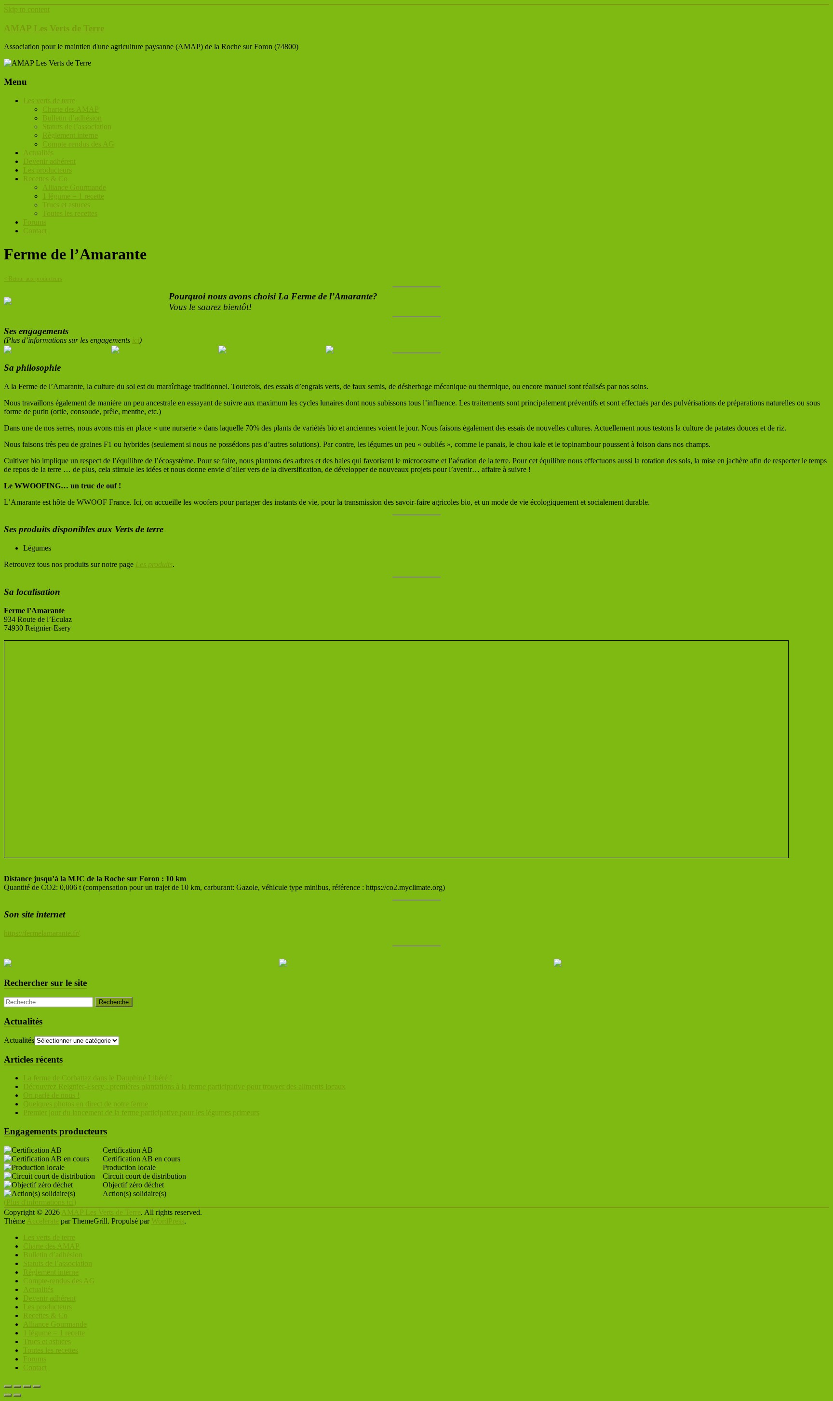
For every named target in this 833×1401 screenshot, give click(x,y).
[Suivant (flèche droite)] (17, 1395)
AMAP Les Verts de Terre (54, 28)
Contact (35, 231)
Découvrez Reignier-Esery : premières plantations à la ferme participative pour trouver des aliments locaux (184, 1086)
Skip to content (27, 9)
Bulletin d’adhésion (72, 118)
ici (135, 340)
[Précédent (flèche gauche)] (8, 1395)
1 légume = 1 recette (73, 196)
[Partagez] (27, 1386)
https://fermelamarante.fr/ (42, 933)
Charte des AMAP (70, 109)
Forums (34, 222)
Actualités (38, 152)
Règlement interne (70, 135)
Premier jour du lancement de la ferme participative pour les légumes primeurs (141, 1112)
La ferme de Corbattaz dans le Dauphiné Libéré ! (97, 1078)
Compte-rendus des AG (78, 144)
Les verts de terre (49, 100)
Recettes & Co (45, 179)
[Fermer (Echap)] (36, 1386)
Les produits (154, 564)
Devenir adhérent (49, 161)
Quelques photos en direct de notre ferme (85, 1104)
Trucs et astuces (66, 205)
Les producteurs (47, 170)
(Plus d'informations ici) (40, 1202)
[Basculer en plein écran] (17, 1386)
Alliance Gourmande (74, 187)
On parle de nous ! (51, 1095)
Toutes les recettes (69, 213)
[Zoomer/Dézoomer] (8, 1386)
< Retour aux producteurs (33, 278)
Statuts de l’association (76, 126)
